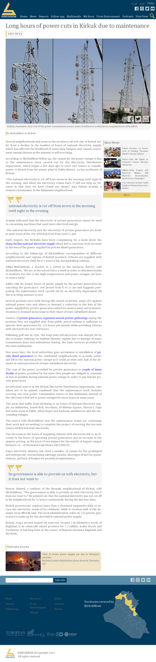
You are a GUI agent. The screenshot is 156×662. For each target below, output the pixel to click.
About (58, 609)
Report (10, 604)
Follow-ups (12, 609)
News (9, 599)
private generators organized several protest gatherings (53, 318)
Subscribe (60, 580)
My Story (35, 599)
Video (57, 599)
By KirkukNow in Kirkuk (21, 133)
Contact (59, 604)
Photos (34, 613)
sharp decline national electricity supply (30, 244)
